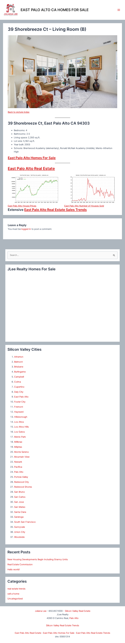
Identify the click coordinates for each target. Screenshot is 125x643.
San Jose (19, 502)
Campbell (19, 376)
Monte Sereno (21, 452)
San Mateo (19, 507)
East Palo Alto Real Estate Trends (93, 633)
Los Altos (19, 422)
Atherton (18, 356)
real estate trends (16, 588)
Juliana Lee (40, 611)
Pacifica (18, 467)
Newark (18, 461)
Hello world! (13, 569)
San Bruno (19, 492)
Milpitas (18, 447)
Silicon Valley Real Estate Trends (62, 625)
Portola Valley (21, 477)
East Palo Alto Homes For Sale (32, 158)
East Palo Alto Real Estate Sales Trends (55, 210)
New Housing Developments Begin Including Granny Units (37, 559)
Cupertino (19, 386)
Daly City (18, 391)
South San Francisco (25, 522)
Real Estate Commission (20, 564)
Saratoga (18, 517)
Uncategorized (15, 598)
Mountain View (22, 456)
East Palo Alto (21, 396)
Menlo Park (20, 436)
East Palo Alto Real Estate (31, 168)
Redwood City (21, 482)
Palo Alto (18, 472)
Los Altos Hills (21, 426)
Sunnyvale (19, 527)
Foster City (19, 401)
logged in (26, 229)
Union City (19, 532)
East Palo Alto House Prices (22, 205)
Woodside (19, 537)
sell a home (13, 593)
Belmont (18, 361)
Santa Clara (20, 512)
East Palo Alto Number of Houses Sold (84, 205)
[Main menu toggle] (119, 10)
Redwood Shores (23, 486)
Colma (17, 381)
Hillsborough (20, 417)
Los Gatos (19, 431)
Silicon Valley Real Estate (77, 611)
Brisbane (18, 366)
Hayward (18, 411)
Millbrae (18, 442)
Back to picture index (18, 112)
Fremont (18, 406)
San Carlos (19, 497)
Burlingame (20, 371)
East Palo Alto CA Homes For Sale (55, 10)
